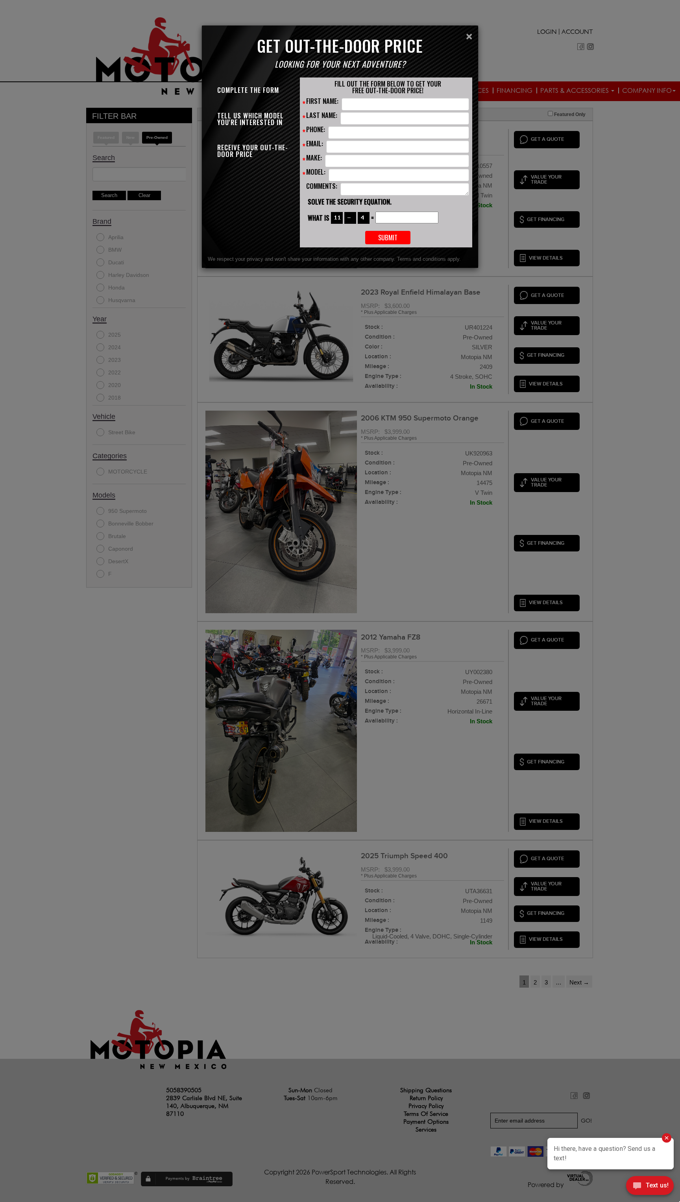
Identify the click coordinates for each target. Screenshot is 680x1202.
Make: (314, 158)
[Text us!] (650, 1186)
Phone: (315, 130)
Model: (315, 173)
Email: (314, 144)
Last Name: (321, 116)
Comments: (321, 187)
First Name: (322, 102)
